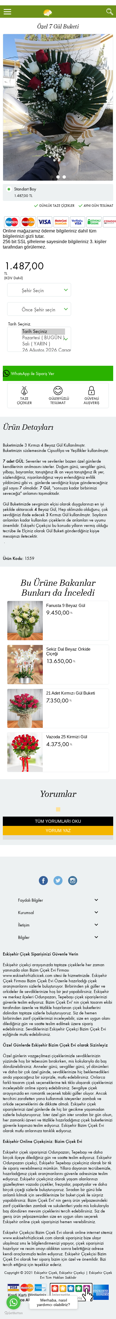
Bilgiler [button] (24, 937)
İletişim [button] (24, 925)
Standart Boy (25, 192)
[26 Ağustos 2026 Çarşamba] (43, 350)
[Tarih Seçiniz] (43, 332)
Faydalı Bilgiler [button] (30, 900)
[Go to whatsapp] (13, 1302)
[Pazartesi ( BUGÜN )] (43, 338)
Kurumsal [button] (26, 912)
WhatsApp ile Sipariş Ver (32, 373)
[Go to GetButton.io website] (14, 1313)
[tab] (58, 900)
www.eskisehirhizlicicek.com (27, 975)
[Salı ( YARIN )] (43, 344)
